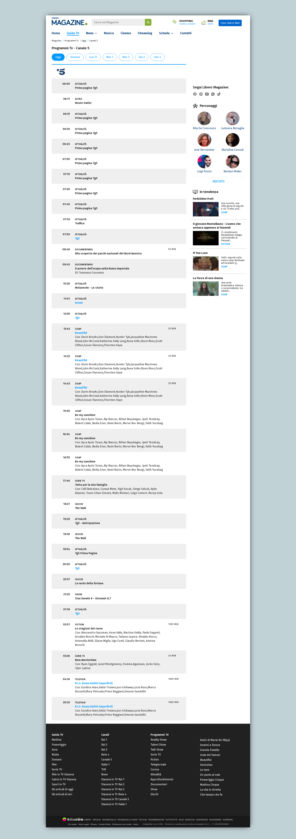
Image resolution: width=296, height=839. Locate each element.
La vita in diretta (210, 789)
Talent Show (158, 744)
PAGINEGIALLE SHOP (128, 820)
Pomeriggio (59, 744)
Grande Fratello (209, 750)
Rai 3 (104, 749)
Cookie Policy (104, 824)
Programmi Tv (71, 40)
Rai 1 (104, 739)
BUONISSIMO (215, 820)
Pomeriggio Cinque (212, 779)
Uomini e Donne (210, 745)
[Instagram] (201, 94)
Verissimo (206, 764)
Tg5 (77, 238)
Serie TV (57, 769)
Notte (55, 754)
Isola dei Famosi (210, 755)
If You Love (200, 253)
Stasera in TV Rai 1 (112, 779)
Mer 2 (126, 57)
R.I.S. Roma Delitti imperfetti (94, 683)
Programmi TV (160, 734)
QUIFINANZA (202, 820)
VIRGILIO (96, 820)
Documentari (159, 784)
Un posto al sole (210, 774)
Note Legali (84, 824)
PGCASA (143, 820)
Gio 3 (142, 57)
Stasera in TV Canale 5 (115, 799)
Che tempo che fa (211, 794)
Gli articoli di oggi (62, 789)
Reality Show (158, 739)
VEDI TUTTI (218, 181)
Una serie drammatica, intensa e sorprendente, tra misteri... (232, 286)
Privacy (93, 824)
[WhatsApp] (213, 94)
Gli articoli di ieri (62, 794)
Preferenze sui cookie (122, 824)
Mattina (56, 739)
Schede (164, 33)
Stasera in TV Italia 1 (114, 804)
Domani (75, 57)
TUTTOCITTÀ (171, 820)
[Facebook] (195, 94)
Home (56, 33)
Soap (224, 212)
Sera (54, 749)
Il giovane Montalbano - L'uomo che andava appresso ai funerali (217, 225)
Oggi (84, 40)
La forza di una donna (208, 278)
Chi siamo (72, 824)
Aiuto (135, 824)
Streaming (145, 33)
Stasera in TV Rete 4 (113, 794)
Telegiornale (158, 764)
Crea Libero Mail (230, 22)
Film (54, 764)
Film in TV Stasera (63, 774)
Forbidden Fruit (203, 199)
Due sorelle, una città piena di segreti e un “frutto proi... (232, 206)
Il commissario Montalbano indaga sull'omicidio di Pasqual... (231, 236)
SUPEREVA (228, 820)
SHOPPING (187, 22)
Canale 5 (93, 40)
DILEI (181, 820)
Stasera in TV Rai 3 (112, 789)
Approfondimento (162, 779)
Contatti (186, 33)
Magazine (56, 40)
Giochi (154, 794)
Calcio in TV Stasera (64, 779)
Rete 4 (105, 754)
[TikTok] (219, 94)
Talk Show (157, 749)
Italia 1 (105, 764)
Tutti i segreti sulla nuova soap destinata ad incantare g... (232, 260)
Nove (104, 774)
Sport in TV (59, 784)
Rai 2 (104, 744)
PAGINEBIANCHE (156, 820)
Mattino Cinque (209, 784)
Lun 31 (93, 57)
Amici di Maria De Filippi (215, 740)
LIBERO (55, 18)
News (90, 33)
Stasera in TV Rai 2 (112, 784)
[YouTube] (207, 94)
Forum (79, 302)
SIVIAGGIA (190, 820)
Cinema (126, 33)
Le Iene (204, 769)
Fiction (225, 244)
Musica (109, 33)
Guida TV (73, 33)
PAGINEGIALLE (109, 820)
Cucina (155, 769)
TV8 (103, 769)
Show (154, 789)
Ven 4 (157, 57)
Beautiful (81, 332)
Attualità (156, 774)
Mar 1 (109, 57)
